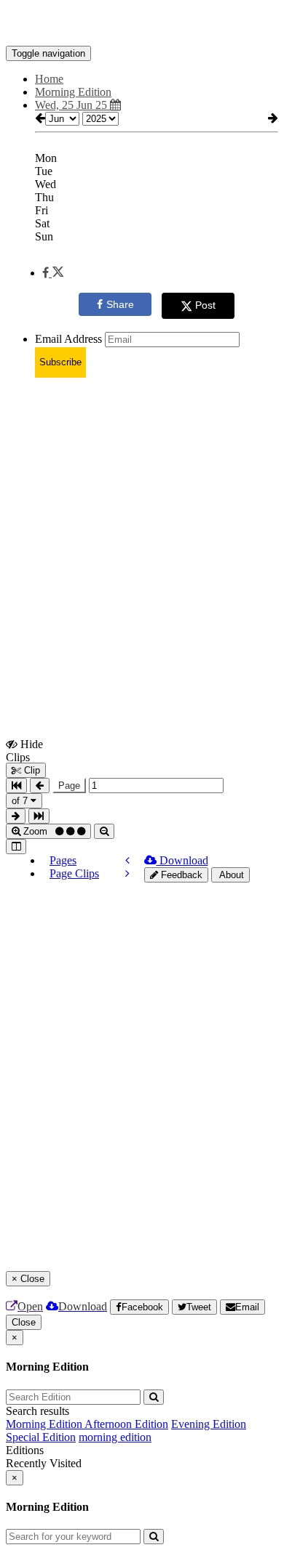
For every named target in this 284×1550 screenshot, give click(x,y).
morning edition (115, 1437)
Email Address (68, 339)
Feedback (180, 874)
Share (120, 304)
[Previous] (127, 860)
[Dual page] (16, 846)
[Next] (127, 873)
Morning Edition (45, 1424)
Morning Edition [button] (73, 92)
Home (49, 79)
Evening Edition (208, 1424)
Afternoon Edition (126, 1424)
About (230, 874)
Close (24, 1322)
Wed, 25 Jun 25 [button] (72, 105)
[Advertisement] (142, 531)
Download (182, 860)
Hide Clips (24, 750)
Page (69, 785)
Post (205, 305)
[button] (52, 273)
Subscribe (60, 362)
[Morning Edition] (142, 24)
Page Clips (74, 873)
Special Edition (41, 1437)
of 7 (21, 800)
